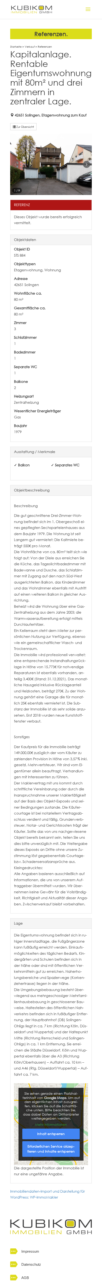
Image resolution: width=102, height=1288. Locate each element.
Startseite (16, 47)
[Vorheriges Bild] (15, 164)
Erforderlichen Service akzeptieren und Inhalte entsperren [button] (51, 1149)
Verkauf (30, 47)
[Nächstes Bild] (86, 164)
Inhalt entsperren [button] (51, 1133)
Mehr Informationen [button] (51, 1125)
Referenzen (45, 47)
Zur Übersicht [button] (25, 127)
